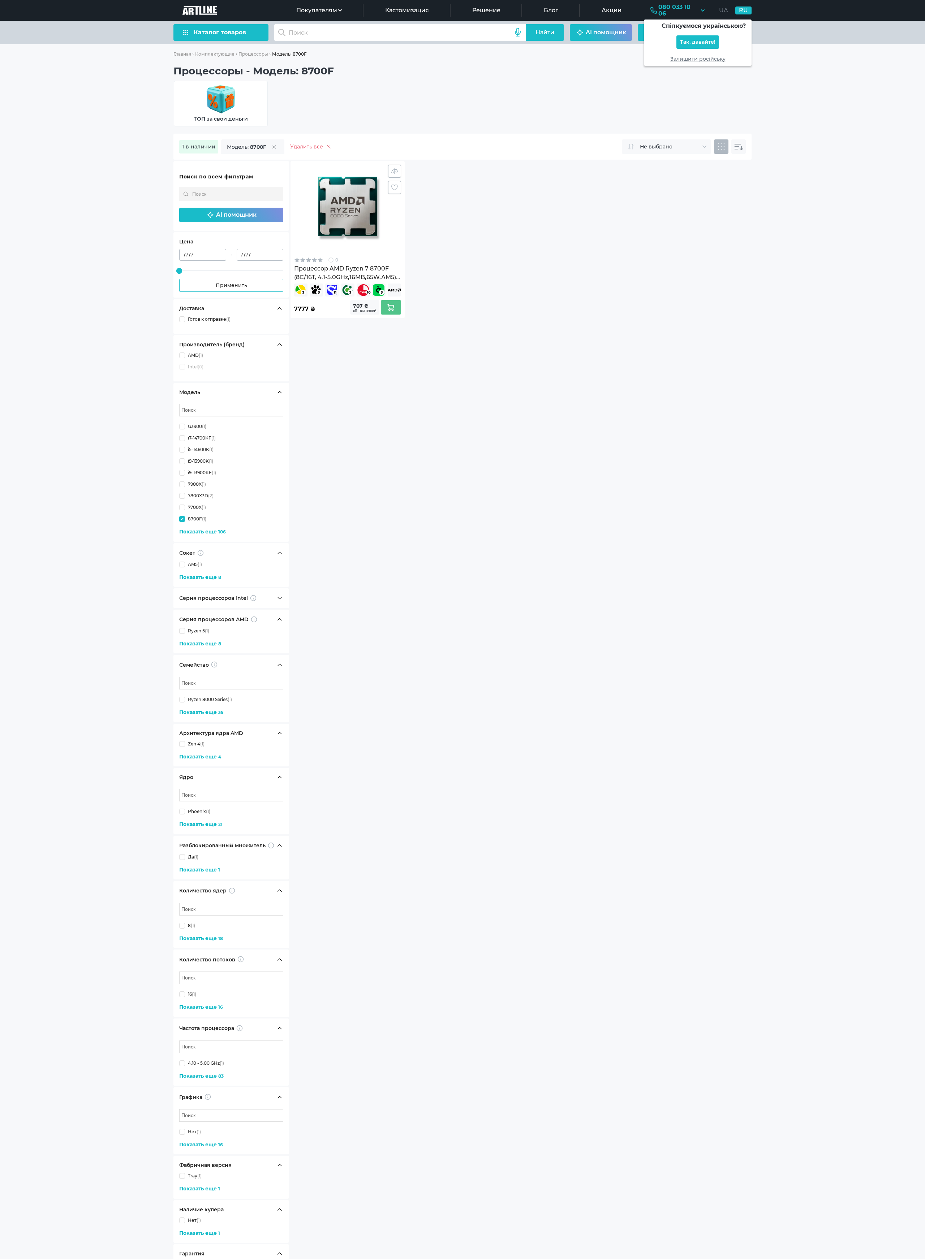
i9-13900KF (202, 472)
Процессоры (253, 54)
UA (723, 10)
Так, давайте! (697, 42)
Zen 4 (196, 744)
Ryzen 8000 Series (210, 699)
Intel (195, 366)
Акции (611, 10)
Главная (182, 54)
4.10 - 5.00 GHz (206, 1063)
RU (743, 10)
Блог (551, 10)
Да (193, 857)
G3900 (197, 426)
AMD (195, 355)
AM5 (195, 564)
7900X (197, 484)
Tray (195, 1175)
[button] (231, 215)
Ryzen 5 (198, 630)
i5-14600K (201, 449)
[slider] (179, 271)
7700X (197, 507)
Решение (486, 10)
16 (192, 994)
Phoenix (199, 811)
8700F (197, 519)
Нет (194, 1131)
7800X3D (201, 495)
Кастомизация (407, 10)
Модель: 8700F (289, 54)
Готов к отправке (209, 319)
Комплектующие (215, 54)
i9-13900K (200, 461)
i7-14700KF (202, 438)
